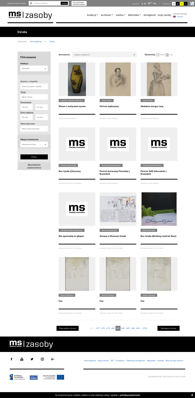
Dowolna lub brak (29, 144)
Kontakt (161, 360)
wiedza (119, 15)
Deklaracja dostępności (135, 360)
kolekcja (91, 15)
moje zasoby (164, 15)
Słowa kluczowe (27, 123)
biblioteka (133, 15)
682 (123, 328)
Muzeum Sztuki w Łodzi (17, 3)
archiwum (106, 15)
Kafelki (162, 54)
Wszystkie (26, 68)
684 (133, 328)
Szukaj (64, 3)
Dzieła (52, 41)
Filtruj (34, 157)
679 (108, 328)
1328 (144, 328)
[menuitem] (93, 15)
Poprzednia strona (67, 328)
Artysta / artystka (28, 81)
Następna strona (168, 328)
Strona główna (36, 41)
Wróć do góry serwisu (175, 360)
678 (103, 328)
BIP (112, 360)
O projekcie (119, 360)
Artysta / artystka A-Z (82, 55)
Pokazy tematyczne (29, 139)
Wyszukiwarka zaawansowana (79, 3)
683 (128, 328)
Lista (171, 54)
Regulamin (151, 360)
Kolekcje (24, 63)
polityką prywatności (130, 395)
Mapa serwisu (103, 360)
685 (138, 328)
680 (113, 328)
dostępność (149, 15)
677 (98, 328)
